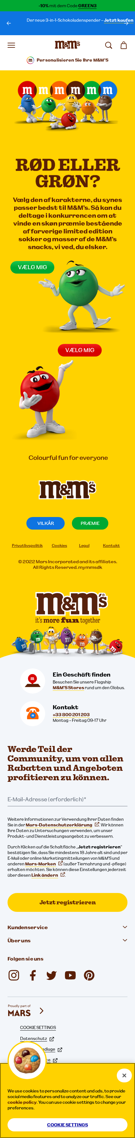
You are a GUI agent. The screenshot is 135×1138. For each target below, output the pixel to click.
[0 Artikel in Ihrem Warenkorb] (123, 45)
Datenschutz (33, 1038)
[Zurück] (9, 23)
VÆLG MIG (79, 350)
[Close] (124, 1075)
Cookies (59, 545)
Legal (84, 545)
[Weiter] (126, 23)
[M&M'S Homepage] (67, 45)
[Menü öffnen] (11, 45)
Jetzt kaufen (118, 20)
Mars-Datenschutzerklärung (59, 824)
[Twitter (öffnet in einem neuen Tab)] (51, 975)
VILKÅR (45, 523)
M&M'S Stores (68, 687)
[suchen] (108, 45)
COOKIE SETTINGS (38, 1027)
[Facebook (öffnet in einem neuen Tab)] (32, 975)
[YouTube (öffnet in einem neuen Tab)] (70, 975)
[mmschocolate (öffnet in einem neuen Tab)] (89, 975)
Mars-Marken (40, 863)
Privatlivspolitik (27, 545)
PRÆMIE (90, 523)
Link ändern (44, 875)
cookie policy (22, 1102)
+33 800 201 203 (71, 714)
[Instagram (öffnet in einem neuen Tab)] (14, 975)
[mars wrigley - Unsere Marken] (26, 1011)
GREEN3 (87, 5)
